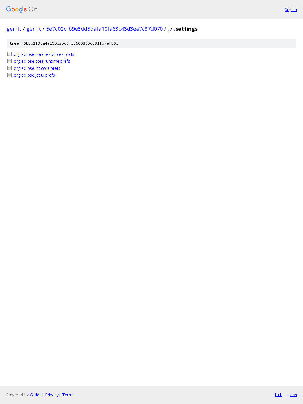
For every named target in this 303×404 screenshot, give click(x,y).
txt (278, 394)
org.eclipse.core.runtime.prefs (42, 61)
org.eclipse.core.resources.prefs (44, 54)
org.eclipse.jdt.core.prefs (37, 68)
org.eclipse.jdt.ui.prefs (34, 75)
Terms (68, 394)
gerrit (14, 28)
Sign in (291, 9)
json (292, 394)
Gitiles (35, 394)
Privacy (52, 394)
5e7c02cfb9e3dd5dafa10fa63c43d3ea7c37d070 (104, 28)
